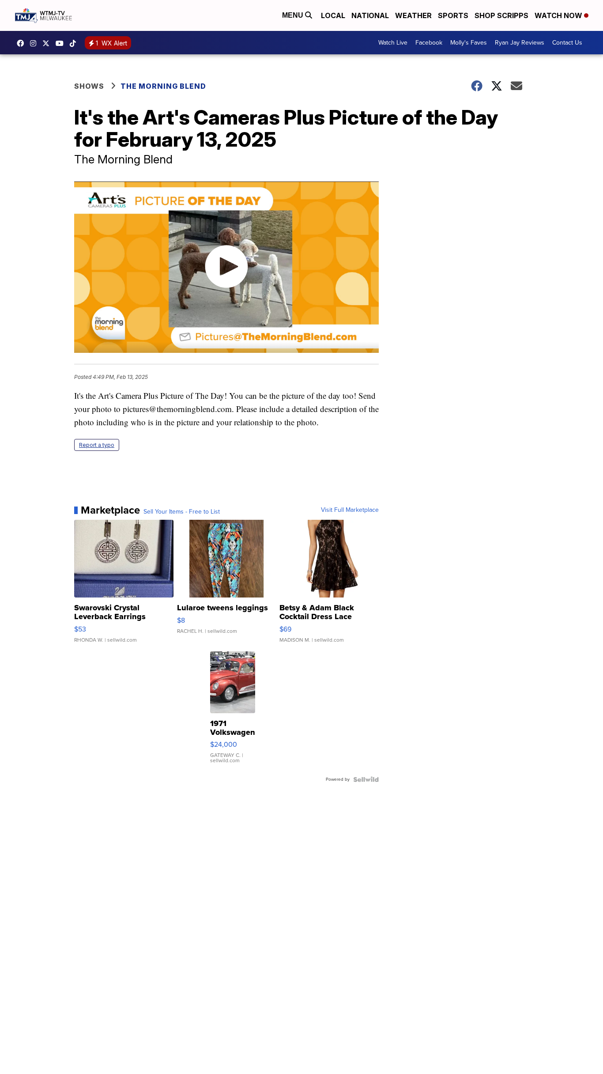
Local (333, 15)
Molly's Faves (468, 42)
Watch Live (392, 42)
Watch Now (559, 15)
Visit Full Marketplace (350, 510)
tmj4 (22, 43)
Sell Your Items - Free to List (181, 512)
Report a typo (96, 445)
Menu (293, 15)
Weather (413, 15)
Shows (89, 86)
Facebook (428, 42)
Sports (453, 15)
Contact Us (567, 42)
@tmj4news (75, 43)
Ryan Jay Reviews (519, 42)
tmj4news (35, 43)
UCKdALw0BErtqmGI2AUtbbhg (62, 43)
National (370, 15)
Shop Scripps (501, 15)
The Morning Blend (163, 86)
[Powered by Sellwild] (366, 779)
